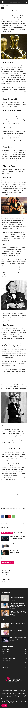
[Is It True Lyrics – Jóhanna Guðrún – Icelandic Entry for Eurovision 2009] (5, 639)
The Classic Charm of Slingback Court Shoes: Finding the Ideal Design (17, 598)
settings (16, 702)
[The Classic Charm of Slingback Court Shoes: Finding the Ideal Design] (5, 598)
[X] (6, 516)
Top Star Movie (6, 577)
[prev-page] (2, 558)
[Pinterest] (9, 516)
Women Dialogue (6, 579)
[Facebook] (2, 516)
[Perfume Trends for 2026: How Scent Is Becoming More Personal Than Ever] (5, 613)
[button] (2, 2)
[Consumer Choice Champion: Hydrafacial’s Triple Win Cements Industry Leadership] (5, 605)
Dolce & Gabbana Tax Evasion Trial (6, 526)
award (7, 508)
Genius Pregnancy (6, 570)
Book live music (6, 581)
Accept (4, 705)
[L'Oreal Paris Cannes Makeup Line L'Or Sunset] (5, 552)
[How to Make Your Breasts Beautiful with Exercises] (5, 632)
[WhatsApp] (13, 516)
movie (20, 508)
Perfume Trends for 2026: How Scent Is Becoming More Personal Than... (18, 613)
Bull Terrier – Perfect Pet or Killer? (18, 623)
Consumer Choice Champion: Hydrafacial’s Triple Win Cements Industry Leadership (18, 605)
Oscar (24, 508)
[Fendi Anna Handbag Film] (5, 545)
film (16, 508)
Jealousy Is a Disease (21, 526)
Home (2, 5)
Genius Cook (5, 568)
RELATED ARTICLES (7, 532)
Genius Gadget (5, 574)
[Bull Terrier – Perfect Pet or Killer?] (5, 625)
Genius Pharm (5, 572)
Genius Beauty (5, 566)
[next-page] (5, 558)
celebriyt (12, 508)
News (7, 5)
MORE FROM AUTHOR (19, 532)
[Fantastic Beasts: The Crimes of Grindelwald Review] (5, 538)
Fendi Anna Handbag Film (17, 544)
